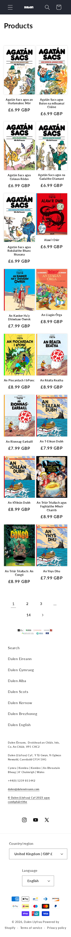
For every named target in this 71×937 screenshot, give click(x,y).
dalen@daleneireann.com (23, 789)
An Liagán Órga (51, 315)
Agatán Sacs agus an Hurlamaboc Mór (19, 101)
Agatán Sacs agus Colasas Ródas (19, 177)
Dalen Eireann (20, 659)
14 (28, 615)
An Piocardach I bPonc (19, 380)
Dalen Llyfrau (33, 922)
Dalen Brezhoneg (22, 713)
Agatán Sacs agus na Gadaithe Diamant (51, 176)
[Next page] (42, 615)
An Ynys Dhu (51, 571)
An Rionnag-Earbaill (19, 441)
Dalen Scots (18, 691)
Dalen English (19, 725)
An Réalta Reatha (51, 380)
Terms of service (31, 927)
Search (14, 648)
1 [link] (13, 603)
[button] (10, 7)
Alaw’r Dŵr (51, 240)
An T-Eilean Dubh (52, 441)
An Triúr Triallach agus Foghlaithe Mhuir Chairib (52, 506)
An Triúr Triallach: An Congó (19, 573)
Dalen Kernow (20, 703)
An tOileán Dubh (19, 502)
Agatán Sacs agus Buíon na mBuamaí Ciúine (51, 103)
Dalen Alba (17, 681)
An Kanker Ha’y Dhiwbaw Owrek (19, 317)
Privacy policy (56, 927)
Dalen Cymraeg (21, 670)
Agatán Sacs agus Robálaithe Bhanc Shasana (19, 250)
